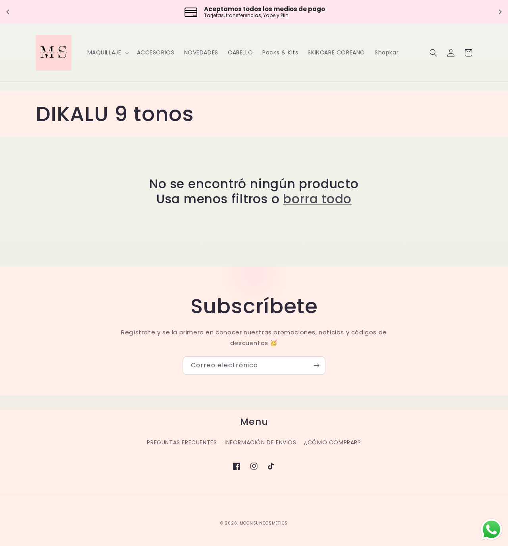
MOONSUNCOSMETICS (264, 523)
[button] (107, 52)
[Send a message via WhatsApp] (491, 529)
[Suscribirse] (316, 365)
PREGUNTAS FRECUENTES (182, 442)
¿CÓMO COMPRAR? (332, 442)
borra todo (317, 198)
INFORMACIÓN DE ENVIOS (260, 442)
